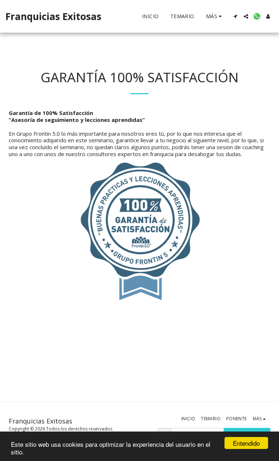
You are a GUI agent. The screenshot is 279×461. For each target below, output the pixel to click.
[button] (235, 16)
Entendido (246, 443)
